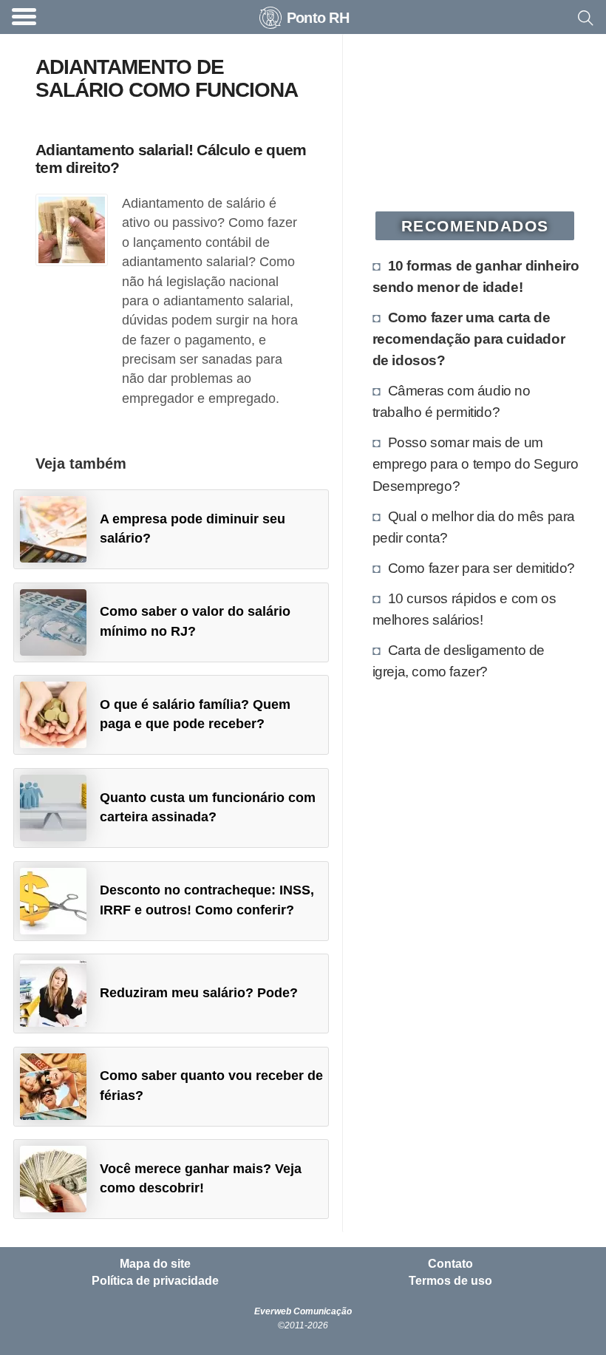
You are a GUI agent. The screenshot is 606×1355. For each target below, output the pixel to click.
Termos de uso (450, 1281)
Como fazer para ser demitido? (481, 568)
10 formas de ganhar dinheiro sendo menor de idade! (475, 276)
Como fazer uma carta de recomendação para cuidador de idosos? (468, 338)
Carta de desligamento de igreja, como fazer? (458, 660)
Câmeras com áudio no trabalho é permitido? (451, 401)
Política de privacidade (155, 1281)
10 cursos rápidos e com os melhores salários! (464, 609)
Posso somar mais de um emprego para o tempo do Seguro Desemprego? (475, 463)
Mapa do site (155, 1264)
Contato (450, 1264)
